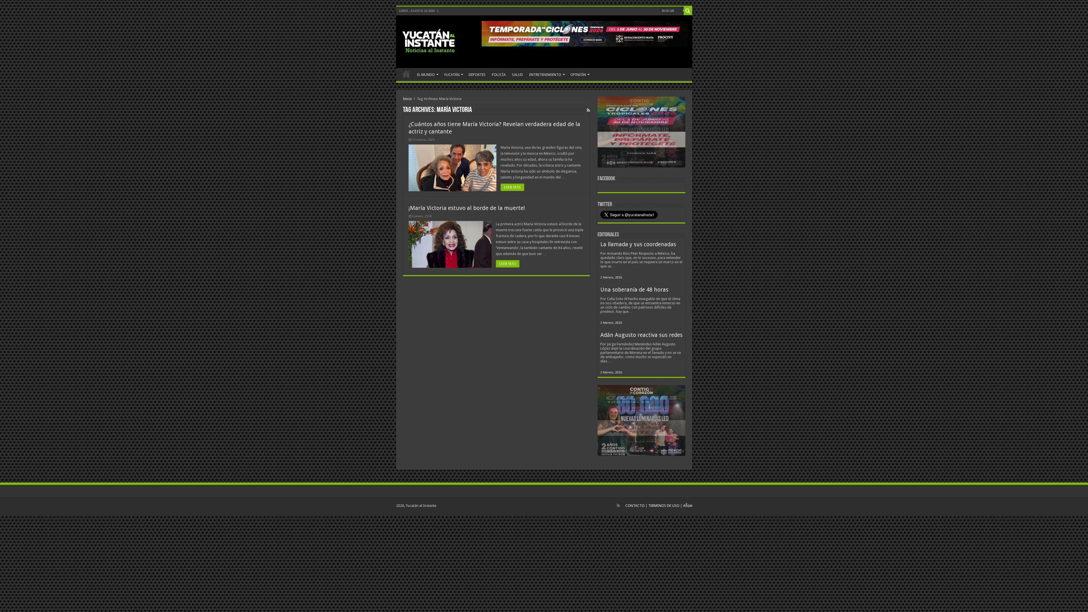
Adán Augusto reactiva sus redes (641, 335)
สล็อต (687, 505)
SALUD (517, 75)
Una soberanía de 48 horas (634, 289)
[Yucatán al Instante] (428, 40)
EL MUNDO (426, 75)
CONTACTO (635, 505)
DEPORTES (477, 75)
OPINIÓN (578, 75)
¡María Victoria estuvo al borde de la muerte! (467, 208)
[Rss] (618, 505)
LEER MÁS (512, 187)
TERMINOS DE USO (663, 505)
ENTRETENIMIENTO (545, 75)
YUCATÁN (452, 75)
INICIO (406, 74)
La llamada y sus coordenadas (638, 244)
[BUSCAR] (688, 11)
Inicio (407, 99)
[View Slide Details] (641, 133)
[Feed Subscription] (588, 110)
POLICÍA (499, 75)
